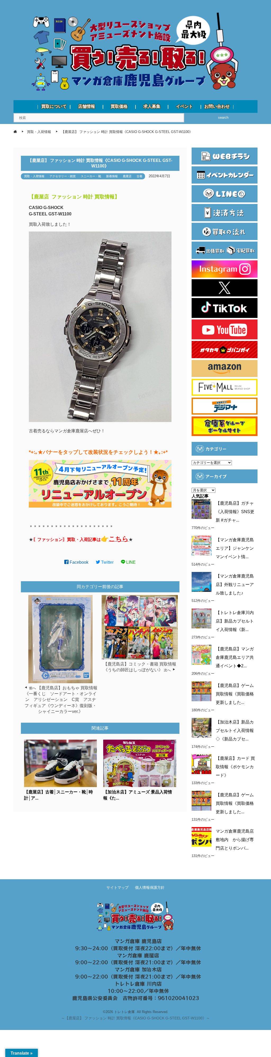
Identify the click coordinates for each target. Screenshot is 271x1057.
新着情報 (112, 176)
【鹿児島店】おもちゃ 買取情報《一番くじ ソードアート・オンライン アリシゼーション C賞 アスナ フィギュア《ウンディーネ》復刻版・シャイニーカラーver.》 (62, 700)
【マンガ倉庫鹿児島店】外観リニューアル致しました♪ (235, 584)
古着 (139, 176)
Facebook (78, 562)
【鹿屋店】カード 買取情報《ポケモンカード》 (235, 767)
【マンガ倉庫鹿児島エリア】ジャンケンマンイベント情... (235, 548)
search (223, 117)
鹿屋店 (127, 176)
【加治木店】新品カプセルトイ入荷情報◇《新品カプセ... (235, 730)
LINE (130, 562)
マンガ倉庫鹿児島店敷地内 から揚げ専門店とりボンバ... (235, 839)
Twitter (107, 562)
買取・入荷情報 (34, 176)
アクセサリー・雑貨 (62, 176)
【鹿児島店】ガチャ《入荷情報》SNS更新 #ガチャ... (235, 511)
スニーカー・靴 (91, 176)
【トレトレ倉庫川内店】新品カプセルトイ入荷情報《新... (235, 621)
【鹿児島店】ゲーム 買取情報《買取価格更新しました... (235, 694)
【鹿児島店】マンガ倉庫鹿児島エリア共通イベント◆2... (235, 657)
